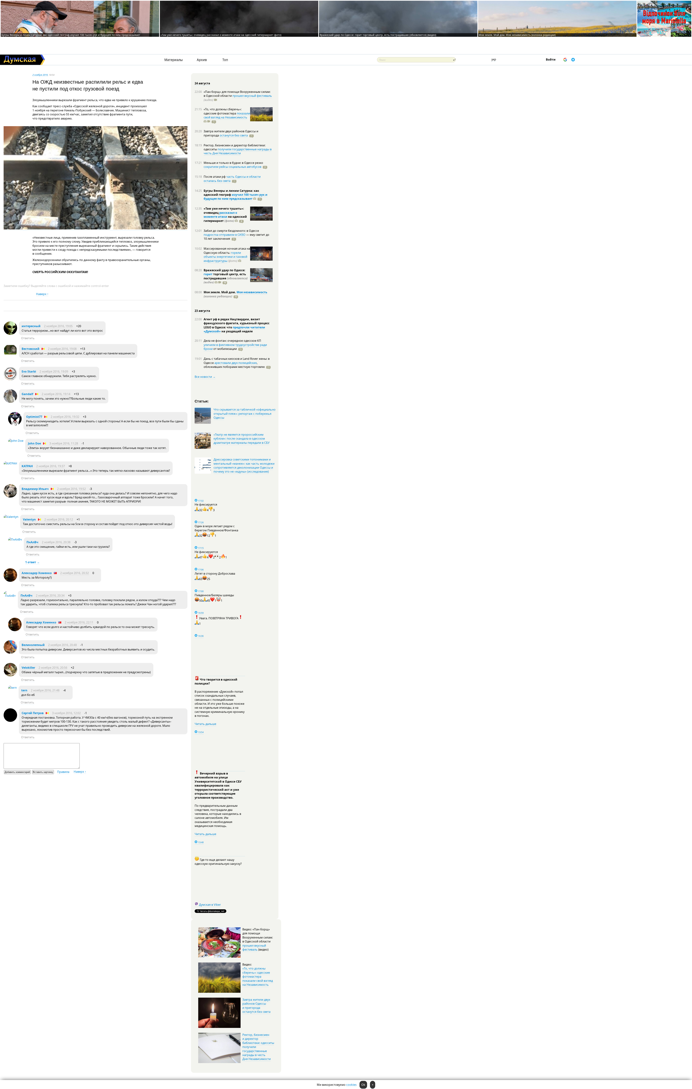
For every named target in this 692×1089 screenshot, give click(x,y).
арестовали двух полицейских (235, 363)
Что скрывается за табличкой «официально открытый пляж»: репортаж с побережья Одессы (245, 414)
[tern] (12, 688)
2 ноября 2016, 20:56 (53, 668)
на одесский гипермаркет (225, 219)
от (225, 349)
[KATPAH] (10, 463)
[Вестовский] (10, 356)
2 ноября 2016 (40, 74)
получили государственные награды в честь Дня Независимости (238, 151)
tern (24, 690)
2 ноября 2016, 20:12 (58, 519)
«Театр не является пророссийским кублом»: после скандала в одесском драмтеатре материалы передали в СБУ (242, 439)
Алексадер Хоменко (37, 573)
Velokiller (28, 668)
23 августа (202, 311)
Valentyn (29, 519)
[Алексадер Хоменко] (10, 581)
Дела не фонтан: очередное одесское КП (232, 341)
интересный (31, 326)
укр (493, 59)
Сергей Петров (33, 713)
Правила (63, 772)
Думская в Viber (210, 905)
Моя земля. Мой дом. (220, 292)
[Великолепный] (10, 653)
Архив (202, 59)
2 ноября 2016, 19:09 (53, 371)
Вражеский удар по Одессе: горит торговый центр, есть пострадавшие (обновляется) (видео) (378, 35)
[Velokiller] (10, 675)
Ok (363, 1085)
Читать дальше (205, 724)
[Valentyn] (11, 517)
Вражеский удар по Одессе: (224, 270)
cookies (351, 1085)
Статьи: (202, 401)
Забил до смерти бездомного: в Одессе (231, 231)
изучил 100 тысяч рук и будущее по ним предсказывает (235, 197)
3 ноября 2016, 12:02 (66, 713)
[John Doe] (15, 441)
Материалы (173, 59)
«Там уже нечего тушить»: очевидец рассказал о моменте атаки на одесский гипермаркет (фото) (221, 35)
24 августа (202, 83)
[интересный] (10, 334)
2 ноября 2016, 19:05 (58, 326)
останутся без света (234, 135)
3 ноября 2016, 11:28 (63, 443)
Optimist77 (34, 417)
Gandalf (27, 394)
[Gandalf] (10, 402)
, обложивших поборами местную (234, 365)
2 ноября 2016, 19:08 (62, 349)
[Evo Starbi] (10, 379)
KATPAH (27, 466)
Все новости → (205, 377)
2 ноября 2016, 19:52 (71, 489)
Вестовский (30, 349)
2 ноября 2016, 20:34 (50, 595)
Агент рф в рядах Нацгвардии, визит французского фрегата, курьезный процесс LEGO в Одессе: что (236, 323)
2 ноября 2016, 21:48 (45, 690)
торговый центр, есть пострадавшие (226, 278)
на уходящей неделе (237, 331)
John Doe (34, 443)
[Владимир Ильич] (10, 497)
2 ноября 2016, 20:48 (62, 645)
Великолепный (33, 645)
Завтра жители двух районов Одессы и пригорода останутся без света (256, 1006)
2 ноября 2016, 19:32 (65, 417)
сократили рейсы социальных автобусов (232, 167)
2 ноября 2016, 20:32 (74, 573)
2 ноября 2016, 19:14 (56, 394)
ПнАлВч (32, 542)
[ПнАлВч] (15, 539)
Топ (225, 59)
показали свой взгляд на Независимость (227, 115)
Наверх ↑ (42, 294)
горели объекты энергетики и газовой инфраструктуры (225, 257)
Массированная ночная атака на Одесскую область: (227, 250)
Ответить (28, 338)
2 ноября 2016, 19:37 (50, 466)
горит (208, 274)
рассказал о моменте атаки (220, 215)
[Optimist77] (15, 424)
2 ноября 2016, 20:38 (56, 542)
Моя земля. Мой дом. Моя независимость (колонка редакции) (517, 35)
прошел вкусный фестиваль (252, 96)
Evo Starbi (29, 371)
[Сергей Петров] (10, 721)
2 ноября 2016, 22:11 (79, 622)
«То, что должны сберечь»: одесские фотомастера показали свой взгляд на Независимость (257, 976)
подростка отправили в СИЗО (224, 235)
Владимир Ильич (35, 489)
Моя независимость (252, 292)
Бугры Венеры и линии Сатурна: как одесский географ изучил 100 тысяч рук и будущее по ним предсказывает (70, 35)
